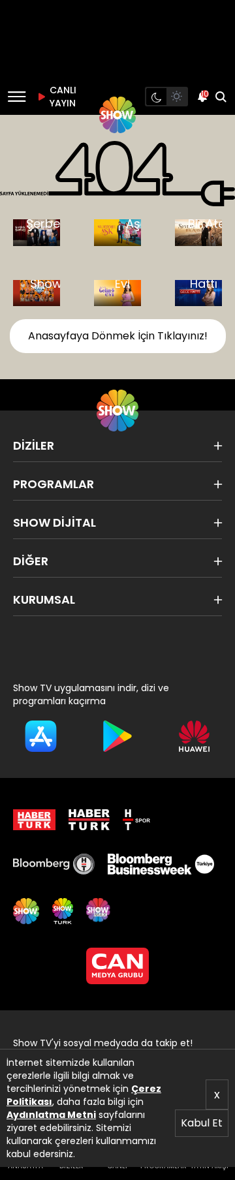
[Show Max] (99, 911)
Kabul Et (202, 1122)
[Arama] (220, 96)
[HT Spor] (136, 819)
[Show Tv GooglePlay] (117, 736)
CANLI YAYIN (61, 97)
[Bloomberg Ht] (54, 864)
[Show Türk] (62, 911)
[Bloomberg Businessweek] (160, 864)
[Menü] (16, 96)
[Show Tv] (117, 115)
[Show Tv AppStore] (41, 736)
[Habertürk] (34, 819)
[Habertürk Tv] (89, 819)
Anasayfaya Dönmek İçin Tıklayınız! (118, 335)
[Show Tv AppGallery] (194, 736)
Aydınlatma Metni (51, 1114)
